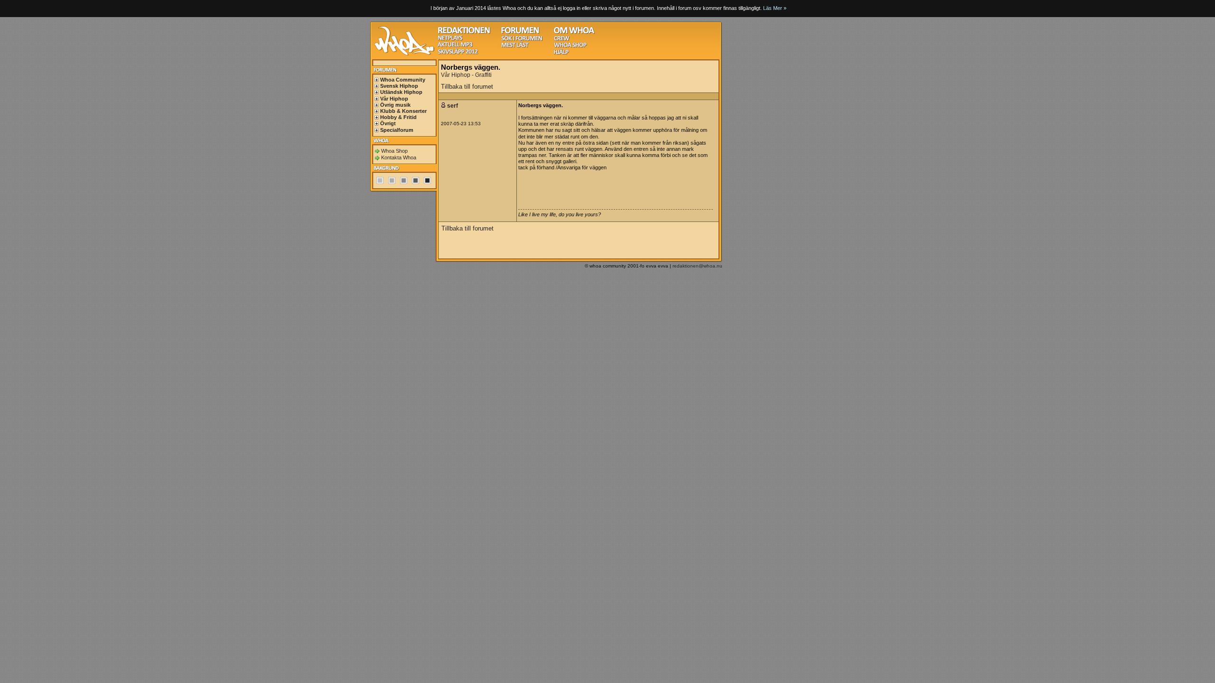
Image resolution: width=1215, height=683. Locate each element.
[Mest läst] (515, 46)
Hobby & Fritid (398, 117)
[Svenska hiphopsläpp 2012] (457, 52)
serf (453, 105)
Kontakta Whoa (398, 157)
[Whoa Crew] (561, 39)
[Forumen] (520, 32)
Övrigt (388, 123)
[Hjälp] (561, 53)
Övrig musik (395, 105)
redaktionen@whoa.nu (697, 265)
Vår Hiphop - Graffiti (466, 75)
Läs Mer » (774, 8)
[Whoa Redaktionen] (464, 32)
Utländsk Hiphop (401, 92)
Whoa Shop (394, 151)
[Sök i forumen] (521, 39)
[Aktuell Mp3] (455, 45)
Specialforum (396, 130)
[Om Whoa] (574, 32)
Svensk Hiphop (399, 86)
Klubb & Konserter (403, 111)
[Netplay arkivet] (450, 39)
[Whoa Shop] (570, 46)
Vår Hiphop (394, 99)
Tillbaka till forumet (467, 86)
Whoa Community (402, 80)
